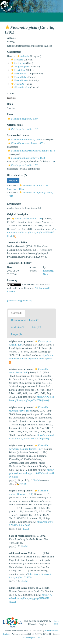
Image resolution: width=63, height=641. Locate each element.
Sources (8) (16, 313)
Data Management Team (31, 637)
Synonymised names (18, 135)
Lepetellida (19, 70)
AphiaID (11, 38)
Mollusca (18, 59)
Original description (18, 214)
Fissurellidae (20, 77)
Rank (10, 104)
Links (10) (35, 327)
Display (12, 180)
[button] (7, 27)
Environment (14, 204)
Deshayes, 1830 (28, 158)
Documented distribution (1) (25, 320)
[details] (10, 236)
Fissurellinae (20, 80)
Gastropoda (20, 63)
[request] (22, 484)
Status (10, 93)
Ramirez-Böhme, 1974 (33, 150)
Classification (14, 52)
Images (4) (16, 334)
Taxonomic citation (17, 242)
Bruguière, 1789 (24, 118)
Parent (10, 114)
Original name (15, 125)
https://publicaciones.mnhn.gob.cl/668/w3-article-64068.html (31, 473)
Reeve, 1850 (25, 139)
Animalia (24, 56)
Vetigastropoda (21, 66)
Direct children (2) (17, 175)
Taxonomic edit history (19, 263)
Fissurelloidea (21, 73)
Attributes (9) (17, 327)
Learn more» (56, 622)
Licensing (12, 280)
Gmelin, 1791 (24, 129)
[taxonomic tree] (14, 300)
